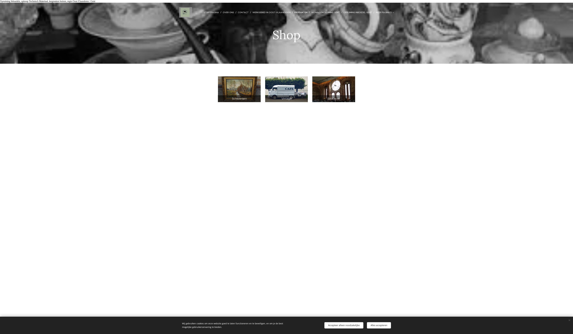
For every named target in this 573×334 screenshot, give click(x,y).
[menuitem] (212, 12)
